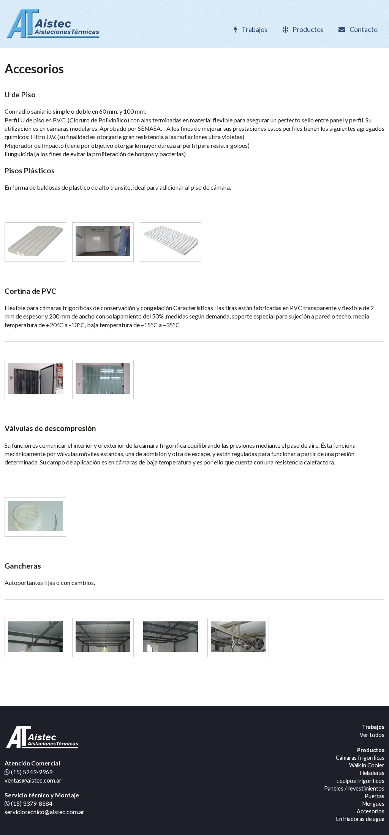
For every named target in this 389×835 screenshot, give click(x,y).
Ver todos (372, 735)
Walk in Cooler (366, 765)
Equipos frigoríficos (360, 781)
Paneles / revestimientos (354, 788)
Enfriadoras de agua (360, 819)
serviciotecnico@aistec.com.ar (44, 811)
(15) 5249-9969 (31, 771)
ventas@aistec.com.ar (33, 780)
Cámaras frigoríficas (360, 757)
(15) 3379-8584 (31, 803)
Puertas (374, 796)
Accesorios (370, 811)
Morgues (373, 803)
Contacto (363, 29)
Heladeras (372, 773)
